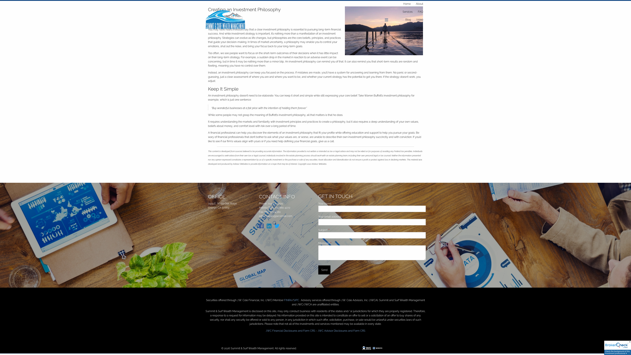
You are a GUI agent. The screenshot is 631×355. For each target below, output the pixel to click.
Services (408, 11)
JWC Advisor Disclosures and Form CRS (341, 330)
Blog (408, 19)
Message (336, 243)
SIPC (296, 300)
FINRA (288, 300)
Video (419, 19)
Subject (335, 230)
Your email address (342, 216)
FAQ (420, 11)
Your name (337, 203)
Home (407, 3)
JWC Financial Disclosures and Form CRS (290, 330)
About (419, 3)
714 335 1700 (275, 203)
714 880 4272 (282, 207)
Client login (416, 35)
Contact (418, 27)
